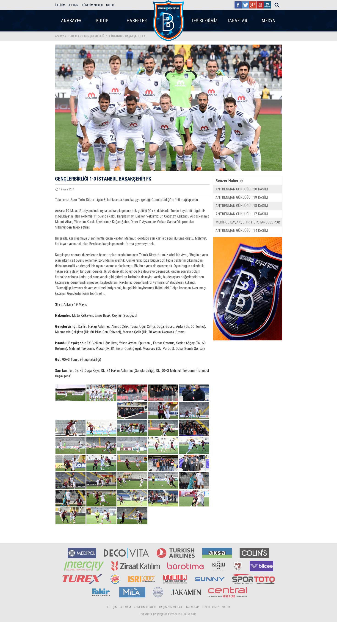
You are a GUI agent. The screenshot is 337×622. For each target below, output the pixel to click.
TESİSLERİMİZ (204, 20)
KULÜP (102, 20)
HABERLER (137, 20)
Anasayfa (60, 36)
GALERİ (110, 5)
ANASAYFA (71, 20)
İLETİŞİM (60, 5)
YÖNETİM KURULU (92, 5)
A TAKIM (73, 5)
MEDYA (268, 20)
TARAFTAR (237, 20)
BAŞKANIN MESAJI (170, 607)
